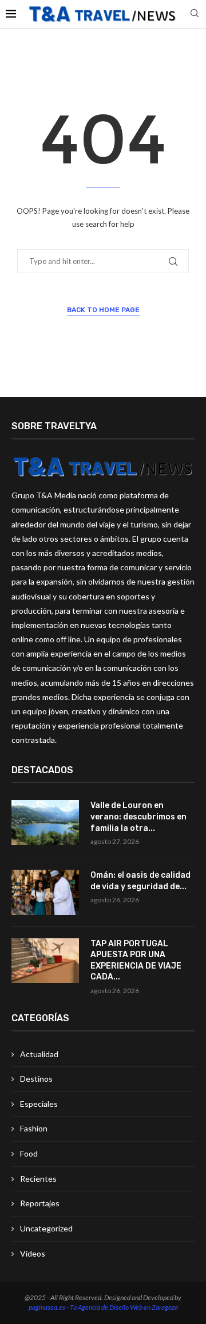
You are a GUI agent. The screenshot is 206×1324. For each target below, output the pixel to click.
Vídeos (32, 1253)
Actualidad (39, 1054)
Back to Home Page (103, 310)
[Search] (194, 14)
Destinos (36, 1078)
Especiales (39, 1104)
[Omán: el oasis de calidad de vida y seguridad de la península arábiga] (45, 892)
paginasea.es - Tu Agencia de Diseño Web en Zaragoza (103, 1307)
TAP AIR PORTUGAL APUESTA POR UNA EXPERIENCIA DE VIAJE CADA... (135, 960)
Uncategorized (46, 1228)
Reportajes (40, 1203)
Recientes (38, 1178)
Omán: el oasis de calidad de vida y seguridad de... (140, 880)
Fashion (33, 1128)
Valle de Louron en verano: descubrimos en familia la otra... (138, 817)
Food (29, 1153)
